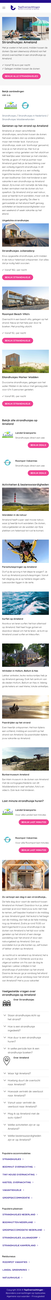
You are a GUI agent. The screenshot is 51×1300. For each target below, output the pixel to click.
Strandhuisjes (9, 115)
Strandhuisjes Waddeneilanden (18, 119)
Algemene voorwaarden (18, 1296)
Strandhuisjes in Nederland (32, 115)
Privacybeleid (38, 1296)
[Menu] (4, 7)
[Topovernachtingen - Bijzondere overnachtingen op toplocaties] (25, 8)
